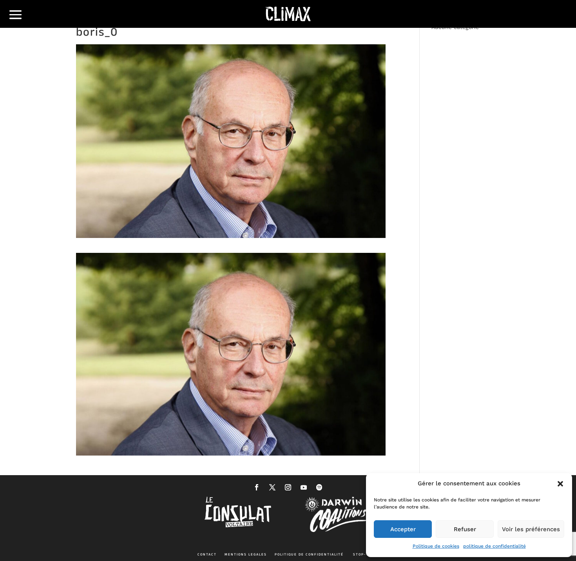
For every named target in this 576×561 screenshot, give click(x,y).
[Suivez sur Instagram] (288, 487)
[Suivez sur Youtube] (303, 487)
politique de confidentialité (494, 546)
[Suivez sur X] (272, 487)
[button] (560, 484)
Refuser (465, 529)
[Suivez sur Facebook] (256, 487)
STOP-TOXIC (366, 554)
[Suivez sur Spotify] (319, 487)
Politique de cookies (436, 546)
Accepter (403, 529)
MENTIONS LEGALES (246, 554)
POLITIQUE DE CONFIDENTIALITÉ (309, 554)
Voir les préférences (531, 529)
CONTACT (207, 554)
